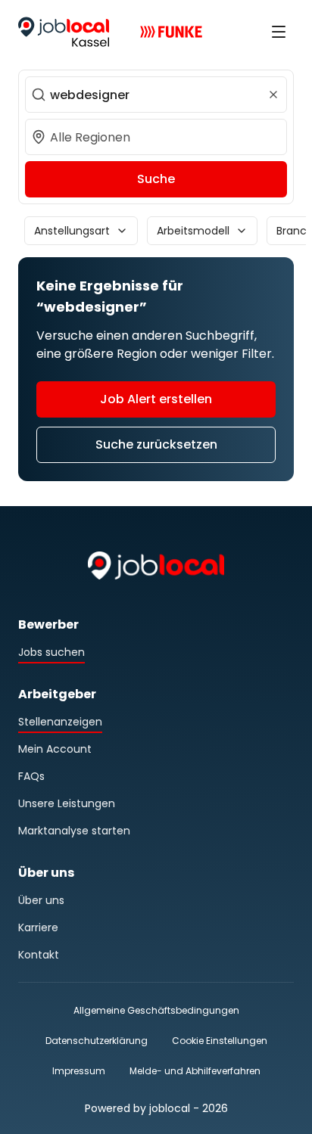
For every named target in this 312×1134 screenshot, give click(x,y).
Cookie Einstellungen (219, 1041)
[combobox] (156, 94)
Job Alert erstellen (156, 399)
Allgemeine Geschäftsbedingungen (156, 1010)
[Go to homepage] (63, 32)
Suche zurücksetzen (156, 444)
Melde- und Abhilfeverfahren (195, 1070)
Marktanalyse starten (74, 830)
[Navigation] (279, 32)
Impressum (78, 1070)
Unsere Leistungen (66, 803)
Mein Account (55, 749)
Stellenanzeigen (60, 721)
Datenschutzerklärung (96, 1040)
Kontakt (38, 954)
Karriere (38, 927)
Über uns (41, 900)
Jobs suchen (51, 652)
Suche (156, 179)
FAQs (31, 776)
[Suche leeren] (273, 94)
